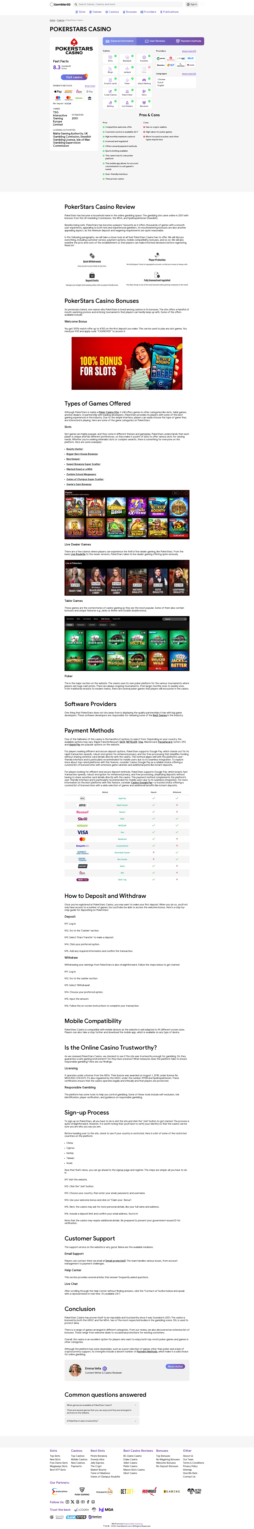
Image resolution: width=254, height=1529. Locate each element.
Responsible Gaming (133, 1524)
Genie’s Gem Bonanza (78, 484)
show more (90, 86)
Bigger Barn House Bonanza (81, 454)
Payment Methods (147, 1351)
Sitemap (187, 1469)
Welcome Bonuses (166, 1462)
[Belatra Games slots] (81, 1491)
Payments (76, 1466)
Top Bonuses (163, 1456)
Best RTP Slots (58, 1469)
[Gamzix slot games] (171, 1491)
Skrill (122, 742)
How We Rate (190, 1473)
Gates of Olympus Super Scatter (84, 479)
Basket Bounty (98, 1469)
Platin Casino (130, 1466)
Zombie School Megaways (81, 474)
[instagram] (67, 1502)
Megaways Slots (58, 1466)
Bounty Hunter (74, 449)
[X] (72, 1502)
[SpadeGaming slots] (148, 1491)
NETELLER (131, 742)
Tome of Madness (100, 1473)
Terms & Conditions (193, 1462)
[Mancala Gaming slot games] (193, 1491)
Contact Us (189, 1476)
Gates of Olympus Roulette (105, 1476)
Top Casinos (78, 1456)
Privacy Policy (190, 1466)
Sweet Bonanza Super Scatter (83, 464)
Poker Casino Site (109, 412)
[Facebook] (88, 1502)
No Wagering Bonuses (168, 1459)
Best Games (160, 715)
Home (52, 20)
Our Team (188, 1459)
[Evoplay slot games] (126, 1491)
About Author (175, 1366)
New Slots (55, 1459)
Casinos (60, 20)
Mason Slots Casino (134, 1469)
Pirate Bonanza (99, 1456)
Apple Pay (74, 744)
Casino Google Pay (141, 782)
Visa (140, 742)
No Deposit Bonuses (167, 1466)
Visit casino (74, 77)
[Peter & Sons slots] (58, 1491)
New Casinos (78, 1462)
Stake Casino (130, 1459)
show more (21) (189, 51)
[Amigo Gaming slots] (103, 1491)
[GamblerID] (60, 4)
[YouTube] (83, 1502)
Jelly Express (97, 1462)
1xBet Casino (130, 1462)
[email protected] (116, 1260)
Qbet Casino (130, 1473)
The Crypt (96, 1466)
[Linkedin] (93, 1502)
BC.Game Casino (132, 1456)
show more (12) (189, 74)
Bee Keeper (73, 459)
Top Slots (55, 1456)
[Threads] (78, 1502)
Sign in (194, 4)
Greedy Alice (97, 1459)
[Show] (135, 1405)
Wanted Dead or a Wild (79, 469)
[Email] (104, 1368)
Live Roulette (78, 554)
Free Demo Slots (59, 1462)
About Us (188, 1456)
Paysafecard (165, 742)
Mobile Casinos (79, 1459)
